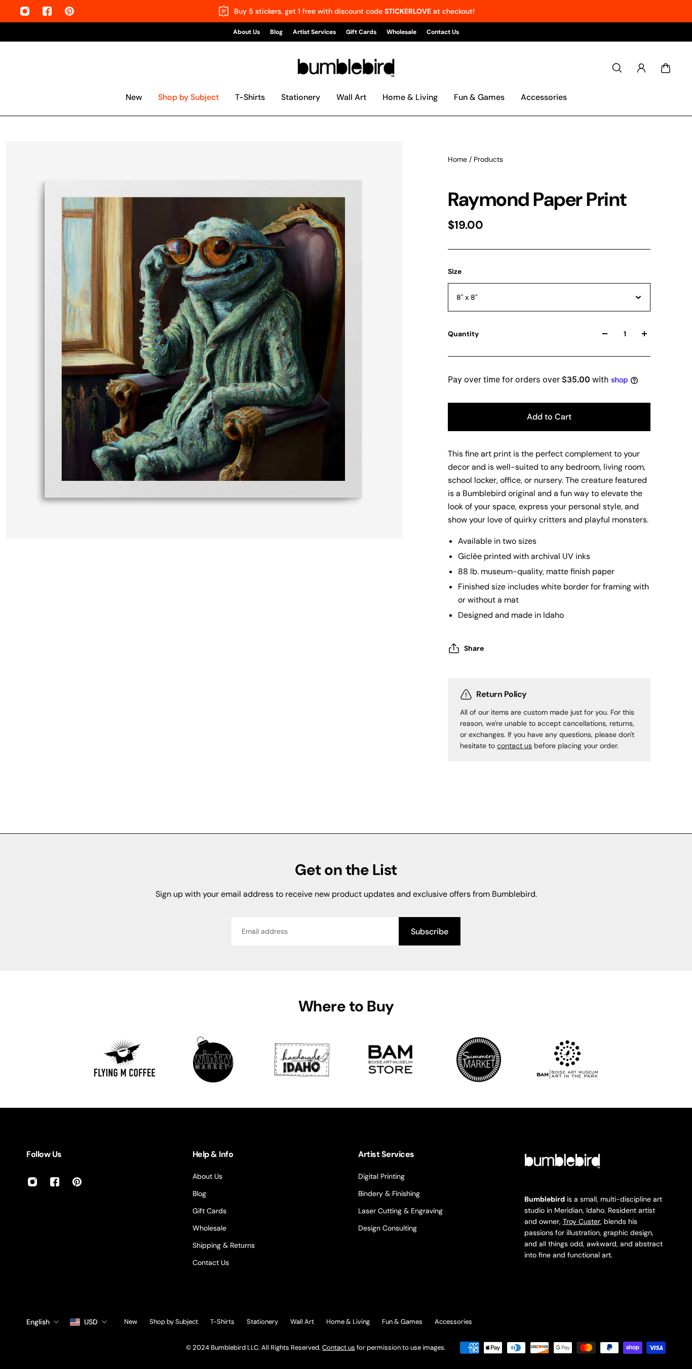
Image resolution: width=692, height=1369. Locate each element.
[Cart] (665, 68)
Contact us (338, 1347)
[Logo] (346, 68)
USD (91, 1321)
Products (488, 159)
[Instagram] (25, 11)
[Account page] (641, 68)
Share (474, 648)
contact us (514, 745)
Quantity (463, 333)
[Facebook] (47, 11)
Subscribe (429, 931)
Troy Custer (581, 1221)
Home (458, 159)
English (38, 1321)
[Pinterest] (69, 11)
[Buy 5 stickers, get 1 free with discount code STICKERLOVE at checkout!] (346, 11)
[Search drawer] (617, 68)
